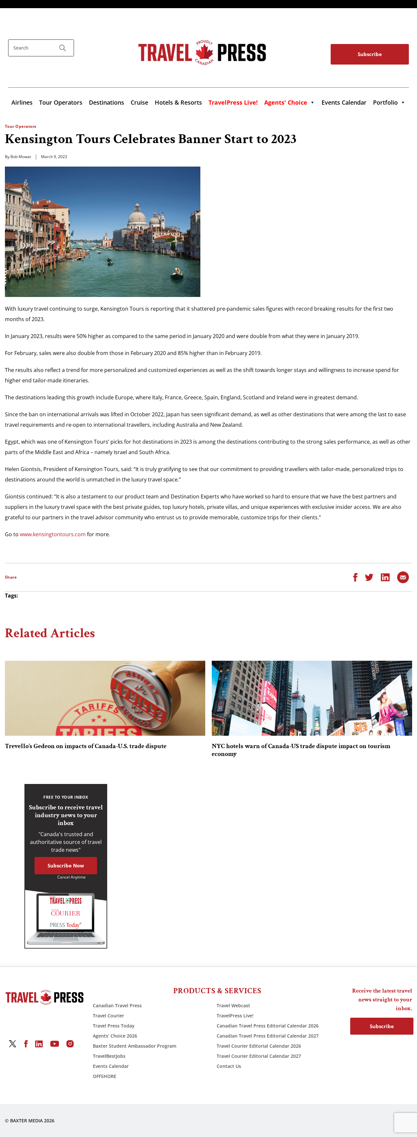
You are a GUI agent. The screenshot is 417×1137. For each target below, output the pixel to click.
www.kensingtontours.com (53, 534)
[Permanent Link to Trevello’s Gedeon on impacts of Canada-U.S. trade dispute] (105, 698)
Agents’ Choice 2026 (115, 1036)
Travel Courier (108, 1015)
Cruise (139, 102)
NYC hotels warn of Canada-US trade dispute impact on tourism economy (301, 750)
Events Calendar (344, 102)
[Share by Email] (403, 576)
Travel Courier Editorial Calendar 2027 (259, 1056)
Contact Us (229, 1066)
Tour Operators (60, 102)
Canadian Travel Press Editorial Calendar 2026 (268, 1026)
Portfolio (385, 102)
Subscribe (370, 54)
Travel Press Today (114, 1026)
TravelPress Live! (235, 1015)
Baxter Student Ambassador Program (134, 1046)
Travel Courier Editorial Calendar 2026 (259, 1046)
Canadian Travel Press (117, 1005)
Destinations (106, 102)
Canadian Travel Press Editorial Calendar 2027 (268, 1036)
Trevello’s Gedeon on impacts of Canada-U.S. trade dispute (85, 746)
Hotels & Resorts (178, 102)
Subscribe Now (66, 865)
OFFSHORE (104, 1076)
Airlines (22, 102)
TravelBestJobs (109, 1056)
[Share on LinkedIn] (385, 576)
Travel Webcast (233, 1005)
